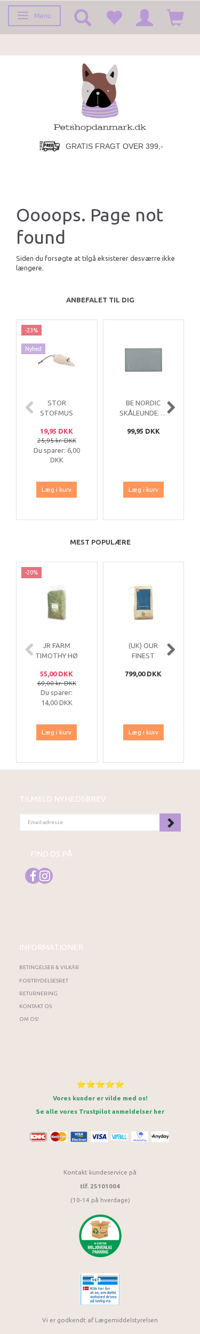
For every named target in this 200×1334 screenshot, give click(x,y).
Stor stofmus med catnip (57, 412)
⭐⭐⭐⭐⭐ (100, 1084)
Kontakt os (35, 1006)
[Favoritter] (113, 17)
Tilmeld (170, 822)
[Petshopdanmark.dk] (100, 96)
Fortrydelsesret (43, 981)
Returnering (38, 993)
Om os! (29, 1019)
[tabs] (82, 17)
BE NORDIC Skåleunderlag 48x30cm (143, 412)
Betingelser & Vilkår (49, 967)
